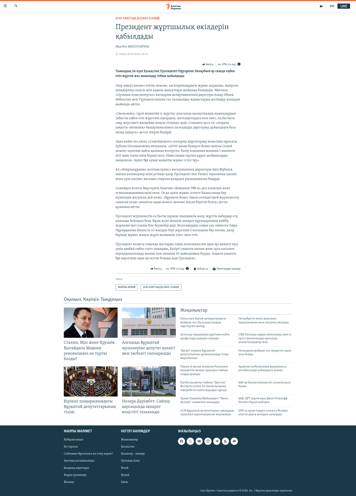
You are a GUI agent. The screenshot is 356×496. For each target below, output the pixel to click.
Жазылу (69, 481)
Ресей (124, 467)
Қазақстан (128, 446)
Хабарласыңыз (73, 439)
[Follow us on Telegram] (216, 441)
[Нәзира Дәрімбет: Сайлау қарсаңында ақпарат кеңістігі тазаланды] (149, 381)
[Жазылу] (234, 441)
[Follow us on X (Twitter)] (190, 441)
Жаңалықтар (129, 439)
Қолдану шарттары (76, 467)
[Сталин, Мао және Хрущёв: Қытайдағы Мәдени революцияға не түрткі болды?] (91, 323)
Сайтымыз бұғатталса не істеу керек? (88, 453)
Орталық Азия (130, 460)
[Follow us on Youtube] (199, 441)
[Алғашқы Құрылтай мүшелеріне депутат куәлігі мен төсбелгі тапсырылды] (149, 323)
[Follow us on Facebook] (181, 441)
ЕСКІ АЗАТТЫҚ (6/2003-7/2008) (137, 18)
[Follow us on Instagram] (207, 441)
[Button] (208, 64)
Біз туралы (71, 446)
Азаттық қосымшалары (79, 460)
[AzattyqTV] (321, 6)
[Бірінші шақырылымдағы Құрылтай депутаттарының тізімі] (91, 381)
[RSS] (225, 441)
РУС (332, 6)
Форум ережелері (75, 474)
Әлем (124, 481)
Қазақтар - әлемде (133, 453)
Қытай (125, 474)
